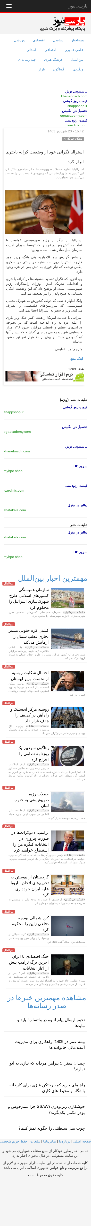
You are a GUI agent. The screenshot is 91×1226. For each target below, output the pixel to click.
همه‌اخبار (77, 40)
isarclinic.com (77, 125)
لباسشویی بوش (76, 91)
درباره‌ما (64, 1141)
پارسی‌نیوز (78, 6)
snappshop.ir (77, 106)
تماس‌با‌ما (49, 1141)
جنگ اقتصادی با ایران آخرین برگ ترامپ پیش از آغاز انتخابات (29, 962)
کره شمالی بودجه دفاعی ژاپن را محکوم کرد (30, 924)
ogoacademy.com (73, 115)
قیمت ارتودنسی (76, 120)
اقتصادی (39, 40)
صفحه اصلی (82, 1141)
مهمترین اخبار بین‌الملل (52, 578)
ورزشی (19, 40)
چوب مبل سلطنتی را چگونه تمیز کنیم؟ (51, 1128)
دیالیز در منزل (77, 505)
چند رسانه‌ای (27, 59)
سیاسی (58, 40)
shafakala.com (15, 510)
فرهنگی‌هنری (53, 59)
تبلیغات (35, 1141)
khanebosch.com (74, 96)
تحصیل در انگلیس (74, 111)
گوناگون (58, 69)
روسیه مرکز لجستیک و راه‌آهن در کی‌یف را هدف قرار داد (29, 715)
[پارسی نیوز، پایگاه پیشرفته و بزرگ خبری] (62, 24)
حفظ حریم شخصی (13, 1141)
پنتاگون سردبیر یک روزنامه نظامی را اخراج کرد (33, 754)
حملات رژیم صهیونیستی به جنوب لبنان (31, 800)
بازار (42, 69)
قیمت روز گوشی (75, 101)
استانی (31, 50)
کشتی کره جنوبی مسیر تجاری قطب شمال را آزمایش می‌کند (29, 636)
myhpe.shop (13, 471)
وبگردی (78, 69)
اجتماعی (50, 50)
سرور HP (80, 466)
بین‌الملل (77, 59)
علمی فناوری (74, 50)
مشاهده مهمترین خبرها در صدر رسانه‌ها (46, 1002)
